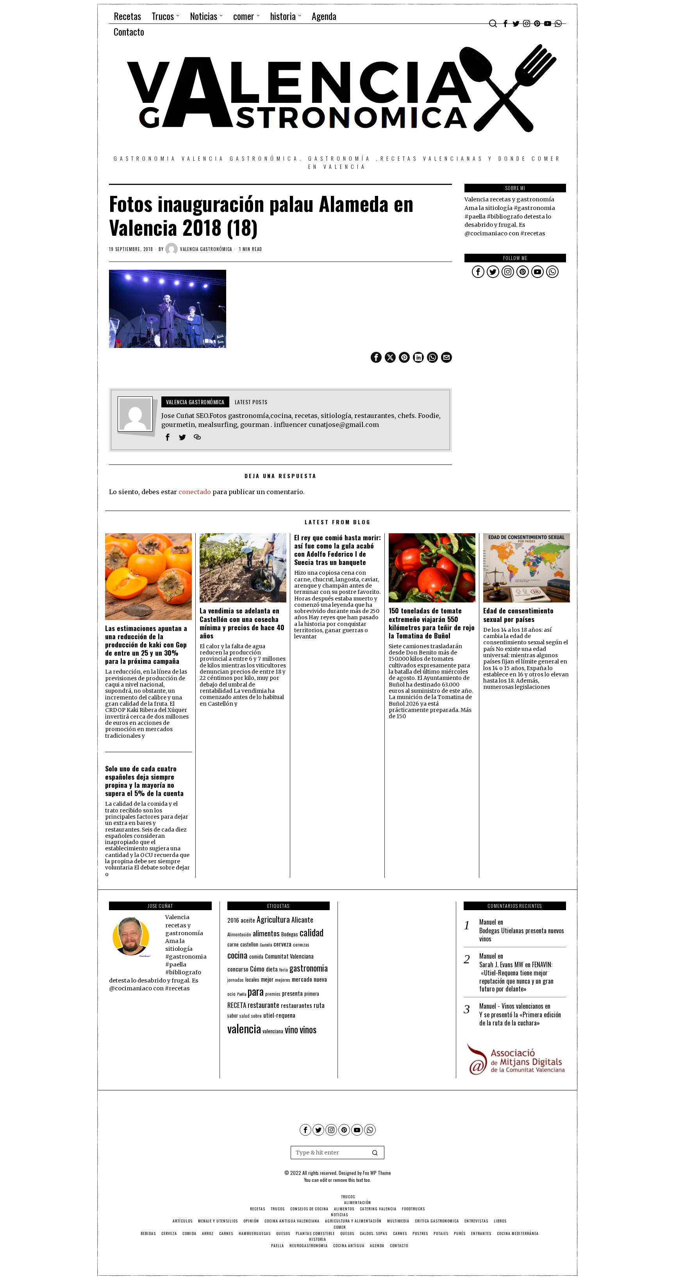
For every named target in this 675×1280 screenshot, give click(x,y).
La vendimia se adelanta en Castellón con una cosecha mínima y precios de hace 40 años (242, 622)
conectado (195, 492)
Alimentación (239, 934)
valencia (244, 1028)
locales (252, 979)
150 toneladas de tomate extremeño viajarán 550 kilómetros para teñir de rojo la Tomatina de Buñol (432, 622)
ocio (231, 994)
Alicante (302, 919)
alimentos (266, 933)
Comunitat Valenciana (289, 956)
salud (244, 1016)
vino (291, 1029)
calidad (311, 932)
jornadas (235, 980)
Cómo (257, 968)
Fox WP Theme (377, 1172)
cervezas (301, 944)
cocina (237, 954)
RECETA (236, 1005)
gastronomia (308, 968)
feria (283, 969)
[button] (375, 1152)
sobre (256, 1015)
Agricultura (273, 919)
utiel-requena (279, 1014)
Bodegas (289, 934)
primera (311, 993)
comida (256, 956)
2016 (233, 920)
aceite (248, 920)
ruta (319, 1005)
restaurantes (296, 1005)
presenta (292, 993)
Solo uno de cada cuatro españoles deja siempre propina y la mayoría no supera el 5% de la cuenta (144, 780)
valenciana (272, 1031)
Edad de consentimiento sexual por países (518, 614)
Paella (241, 994)
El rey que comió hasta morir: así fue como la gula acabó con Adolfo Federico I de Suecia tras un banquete (337, 549)
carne (233, 944)
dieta (272, 969)
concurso (237, 968)
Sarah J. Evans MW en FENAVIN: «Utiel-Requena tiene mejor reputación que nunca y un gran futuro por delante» (516, 977)
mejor (267, 979)
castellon (249, 944)
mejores (282, 979)
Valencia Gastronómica (206, 249)
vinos (308, 1029)
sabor (232, 1015)
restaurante (263, 1004)
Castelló (266, 944)
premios (272, 994)
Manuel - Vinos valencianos (511, 1006)
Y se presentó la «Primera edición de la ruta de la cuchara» (520, 1019)
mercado (302, 978)
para (256, 991)
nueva (320, 979)
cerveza (282, 943)
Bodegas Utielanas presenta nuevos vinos (521, 935)
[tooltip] (505, 23)
